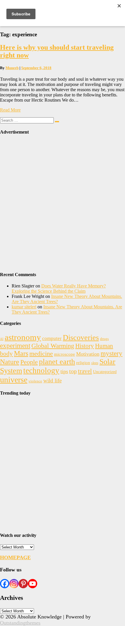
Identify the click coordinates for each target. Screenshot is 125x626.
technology (41, 370)
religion (83, 362)
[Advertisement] (62, 203)
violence (35, 381)
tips (64, 371)
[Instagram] (14, 583)
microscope (64, 354)
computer (52, 338)
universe (13, 379)
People (29, 362)
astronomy (23, 337)
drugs (104, 339)
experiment (15, 345)
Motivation (87, 354)
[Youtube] (32, 583)
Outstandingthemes (20, 623)
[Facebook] (4, 583)
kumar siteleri (24, 306)
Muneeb (12, 68)
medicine (41, 353)
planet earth (57, 361)
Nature (9, 362)
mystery (111, 353)
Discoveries (81, 337)
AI (1, 339)
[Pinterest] (23, 583)
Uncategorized (105, 371)
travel (85, 371)
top (73, 371)
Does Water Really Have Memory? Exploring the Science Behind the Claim (59, 288)
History (84, 345)
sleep (94, 363)
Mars (21, 353)
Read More (10, 109)
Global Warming (52, 345)
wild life (52, 380)
